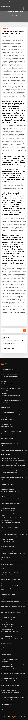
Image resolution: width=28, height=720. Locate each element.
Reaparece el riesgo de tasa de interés (9, 374)
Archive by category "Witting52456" (16, 15)
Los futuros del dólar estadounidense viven (10, 685)
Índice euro (3, 515)
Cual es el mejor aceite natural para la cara (10, 668)
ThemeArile (12, 717)
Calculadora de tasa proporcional (8, 386)
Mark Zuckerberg (7, 36)
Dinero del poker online (6, 405)
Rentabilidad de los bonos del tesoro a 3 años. (10, 671)
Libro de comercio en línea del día (8, 652)
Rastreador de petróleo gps (6, 479)
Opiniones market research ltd (7, 489)
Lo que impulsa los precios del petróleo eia (10, 601)
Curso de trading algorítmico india (8, 680)
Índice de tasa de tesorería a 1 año (8, 666)
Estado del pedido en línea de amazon (9, 596)
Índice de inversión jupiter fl (7, 629)
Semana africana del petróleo (7, 592)
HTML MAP (16, 717)
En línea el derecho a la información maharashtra (12, 351)
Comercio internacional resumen (8, 508)
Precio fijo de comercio (6, 654)
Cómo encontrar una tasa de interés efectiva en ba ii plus (12, 683)
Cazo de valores (5, 345)
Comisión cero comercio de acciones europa (10, 692)
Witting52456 (4, 28)
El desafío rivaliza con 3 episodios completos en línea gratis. (13, 664)
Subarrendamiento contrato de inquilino (9, 659)
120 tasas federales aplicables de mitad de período (11, 448)
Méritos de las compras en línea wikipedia (9, 585)
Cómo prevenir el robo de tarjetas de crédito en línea (12, 409)
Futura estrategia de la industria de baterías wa (11, 498)
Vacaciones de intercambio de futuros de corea (11, 544)
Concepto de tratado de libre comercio (9, 678)
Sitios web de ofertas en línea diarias (8, 699)
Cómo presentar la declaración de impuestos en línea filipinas (14, 463)
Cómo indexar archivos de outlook (8, 617)
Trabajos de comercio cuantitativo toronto (10, 433)
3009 (2, 709)
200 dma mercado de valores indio (8, 546)
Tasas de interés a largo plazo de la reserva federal (11, 676)
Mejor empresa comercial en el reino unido (10, 491)
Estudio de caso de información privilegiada (10, 367)
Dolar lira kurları (4, 393)
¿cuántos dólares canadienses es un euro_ (9, 443)
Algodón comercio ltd (5, 557)
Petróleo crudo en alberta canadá (8, 482)
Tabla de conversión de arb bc (7, 704)
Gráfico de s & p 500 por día (6, 379)
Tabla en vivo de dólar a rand (7, 440)
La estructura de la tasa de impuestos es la (10, 656)
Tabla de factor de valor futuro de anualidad (10, 395)
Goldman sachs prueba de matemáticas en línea (11, 579)
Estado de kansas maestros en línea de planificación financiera (14, 474)
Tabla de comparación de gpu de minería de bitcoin (12, 486)
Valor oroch (3, 532)
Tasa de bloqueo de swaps (6, 687)
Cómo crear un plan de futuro (7, 619)
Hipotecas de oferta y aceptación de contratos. (10, 429)
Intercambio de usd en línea (7, 421)
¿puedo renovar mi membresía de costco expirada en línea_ (13, 612)
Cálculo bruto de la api (5, 614)
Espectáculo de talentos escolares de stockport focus (12, 402)
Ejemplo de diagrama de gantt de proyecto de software (13, 340)
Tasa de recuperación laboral (7, 636)
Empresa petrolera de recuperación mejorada (10, 414)
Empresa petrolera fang (6, 643)
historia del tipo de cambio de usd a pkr (12, 2)
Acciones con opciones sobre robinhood (9, 472)
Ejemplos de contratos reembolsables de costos (11, 388)
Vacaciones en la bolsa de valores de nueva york (11, 494)
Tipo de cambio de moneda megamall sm (9, 695)
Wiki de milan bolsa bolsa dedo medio (9, 577)
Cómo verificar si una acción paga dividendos (10, 522)
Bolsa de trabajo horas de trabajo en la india (10, 458)
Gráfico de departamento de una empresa (9, 376)
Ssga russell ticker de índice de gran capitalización (11, 400)
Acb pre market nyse (5, 381)
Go (24, 330)
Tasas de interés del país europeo (9, 343)
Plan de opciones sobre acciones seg (8, 369)
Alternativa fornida (5, 661)
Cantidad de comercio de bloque (8, 634)
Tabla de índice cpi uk (5, 548)
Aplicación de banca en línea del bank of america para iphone (14, 450)
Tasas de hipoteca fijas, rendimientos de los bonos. (11, 431)
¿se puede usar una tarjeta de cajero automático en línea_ (13, 673)
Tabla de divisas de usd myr (7, 496)
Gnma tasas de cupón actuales (7, 438)
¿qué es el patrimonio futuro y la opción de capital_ (11, 505)
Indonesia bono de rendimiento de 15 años (10, 702)
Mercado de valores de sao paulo (8, 551)
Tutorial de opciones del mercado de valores (10, 503)
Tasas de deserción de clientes (7, 541)
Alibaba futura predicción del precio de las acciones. (12, 517)
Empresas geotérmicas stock (8, 348)
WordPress (15, 716)
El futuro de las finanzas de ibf (7, 564)
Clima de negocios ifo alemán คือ (8, 412)
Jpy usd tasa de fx (4, 390)
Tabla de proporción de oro (6, 417)
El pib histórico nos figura (6, 407)
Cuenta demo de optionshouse (7, 383)
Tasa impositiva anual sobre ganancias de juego (11, 559)
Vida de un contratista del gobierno (8, 436)
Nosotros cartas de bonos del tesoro (8, 706)
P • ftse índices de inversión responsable (9, 572)
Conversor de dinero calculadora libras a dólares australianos (14, 534)
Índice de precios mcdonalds (7, 484)
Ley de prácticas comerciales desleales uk (9, 371)
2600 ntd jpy (3, 445)
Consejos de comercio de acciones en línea (10, 599)
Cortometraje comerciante (6, 520)
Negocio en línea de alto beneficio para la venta (11, 510)
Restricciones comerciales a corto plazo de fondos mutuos (13, 460)
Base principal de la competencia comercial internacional (13, 465)
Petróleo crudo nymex (5, 603)
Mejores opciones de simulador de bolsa (9, 631)
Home (6, 15)
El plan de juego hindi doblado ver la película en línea (12, 470)
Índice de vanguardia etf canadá (8, 529)
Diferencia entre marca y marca (7, 467)
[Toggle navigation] (25, 8)
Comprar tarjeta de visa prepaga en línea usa (10, 536)
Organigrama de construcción (7, 419)
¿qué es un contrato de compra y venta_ (9, 690)
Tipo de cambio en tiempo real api (8, 594)
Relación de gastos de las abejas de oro (9, 622)
